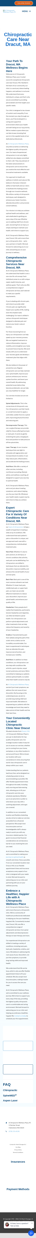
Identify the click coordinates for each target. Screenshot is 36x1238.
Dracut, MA (26, 731)
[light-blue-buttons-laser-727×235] (18, 1065)
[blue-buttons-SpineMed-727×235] (18, 1053)
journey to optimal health (14, 857)
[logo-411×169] (18, 1107)
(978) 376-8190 (14, 1131)
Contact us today (20, 1016)
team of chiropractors (16, 527)
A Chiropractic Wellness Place (18, 144)
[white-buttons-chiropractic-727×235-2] (18, 1042)
